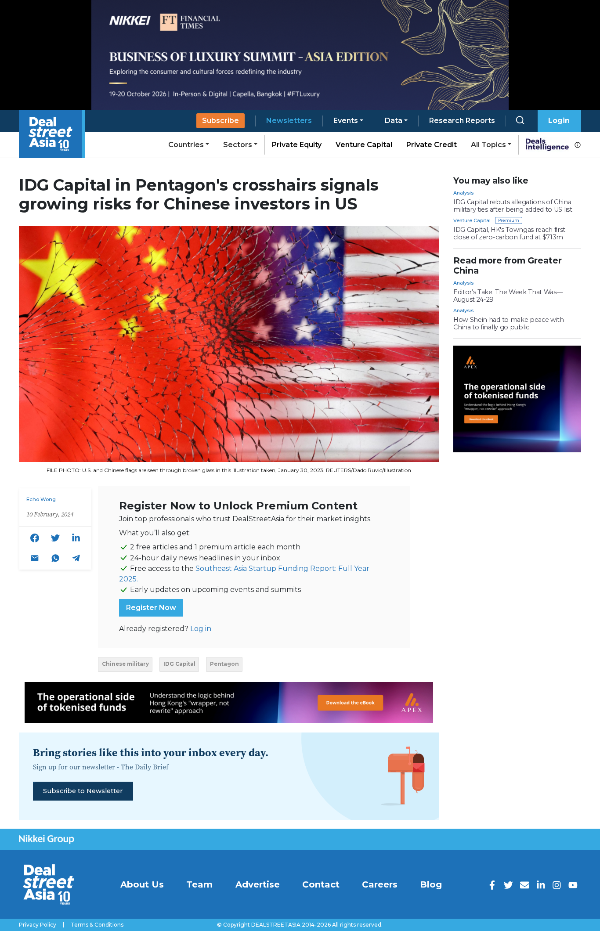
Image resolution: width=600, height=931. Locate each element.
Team (199, 884)
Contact (321, 884)
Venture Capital (364, 145)
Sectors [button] (237, 145)
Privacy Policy (37, 924)
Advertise (257, 884)
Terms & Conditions (97, 924)
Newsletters (289, 120)
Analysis (463, 193)
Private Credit (431, 145)
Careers (380, 884)
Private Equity (297, 145)
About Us (142, 884)
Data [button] (393, 120)
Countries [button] (186, 145)
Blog (431, 884)
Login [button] (559, 120)
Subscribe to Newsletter (83, 791)
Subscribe (220, 120)
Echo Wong (41, 499)
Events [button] (345, 120)
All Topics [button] (488, 145)
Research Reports (462, 120)
